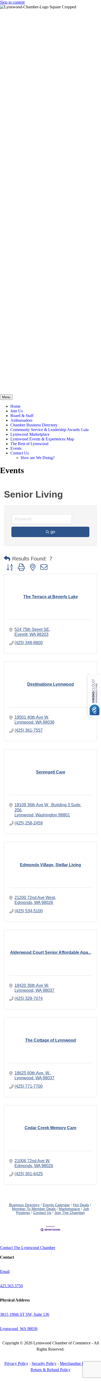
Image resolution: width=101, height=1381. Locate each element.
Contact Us (19, 453)
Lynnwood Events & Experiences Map (42, 439)
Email (5, 1271)
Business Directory (24, 1205)
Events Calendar (56, 1205)
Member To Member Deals (34, 1209)
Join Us (16, 411)
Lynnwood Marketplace (29, 434)
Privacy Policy (16, 1363)
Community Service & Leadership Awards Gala (49, 429)
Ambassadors (21, 420)
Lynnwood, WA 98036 (19, 1328)
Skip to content (12, 2)
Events (15, 448)
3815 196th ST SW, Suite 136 (24, 1314)
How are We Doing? (38, 457)
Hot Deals (81, 1205)
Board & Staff (21, 415)
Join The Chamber (69, 1213)
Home (15, 406)
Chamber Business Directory (33, 425)
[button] (7, 558)
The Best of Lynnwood (29, 443)
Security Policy (44, 1363)
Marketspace (69, 1209)
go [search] (53, 532)
